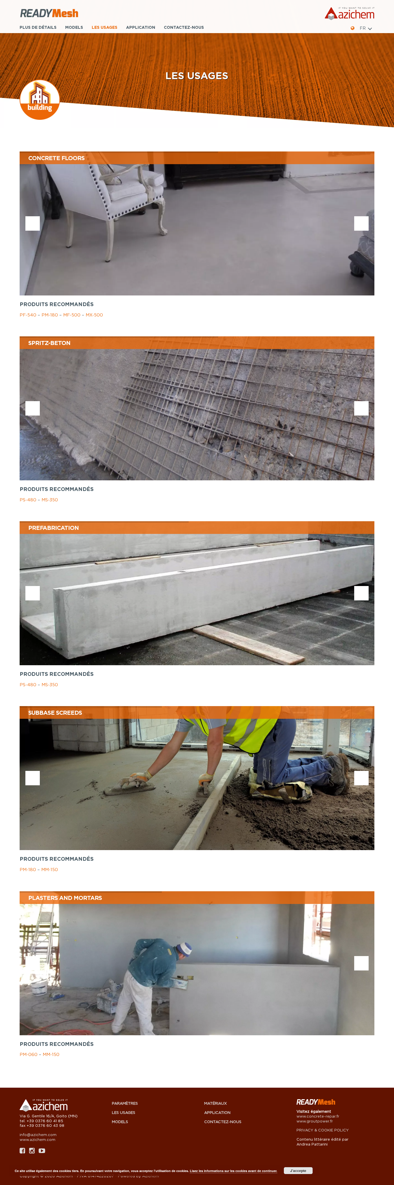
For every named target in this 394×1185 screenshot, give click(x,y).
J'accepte (298, 1170)
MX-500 (94, 314)
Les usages (104, 27)
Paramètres (125, 1103)
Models (74, 27)
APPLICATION (140, 27)
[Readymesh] (63, 14)
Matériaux (215, 1103)
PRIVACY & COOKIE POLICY (323, 1130)
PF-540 (28, 314)
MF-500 (71, 314)
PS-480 (28, 499)
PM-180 (50, 314)
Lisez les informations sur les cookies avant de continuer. (233, 1171)
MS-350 (50, 499)
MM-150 (49, 869)
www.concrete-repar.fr (318, 1116)
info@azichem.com (38, 1135)
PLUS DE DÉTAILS (38, 27)
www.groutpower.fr (315, 1121)
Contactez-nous (184, 27)
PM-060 (28, 1054)
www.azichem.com (37, 1139)
